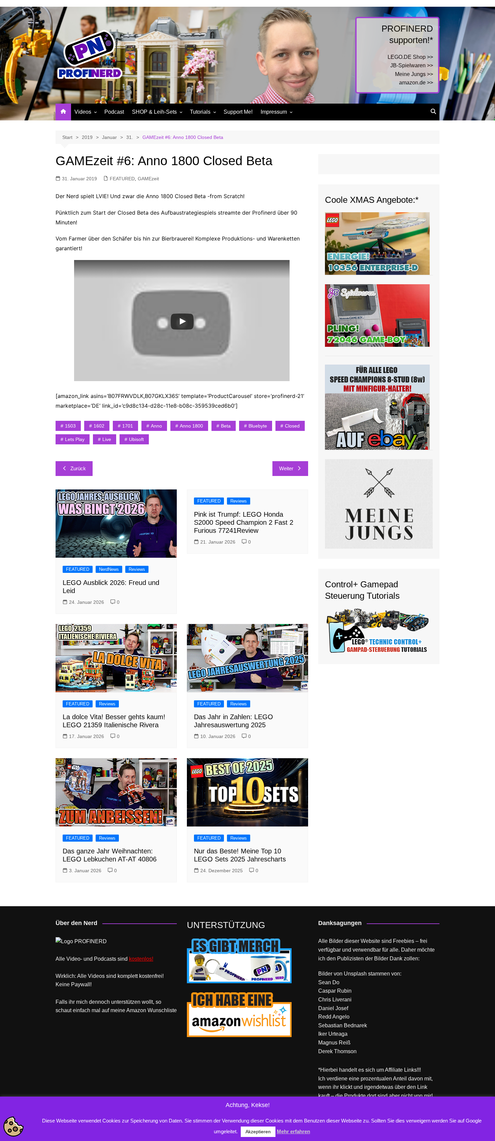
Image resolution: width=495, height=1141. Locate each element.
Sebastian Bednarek (342, 1025)
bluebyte (258, 426)
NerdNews (109, 569)
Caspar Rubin (335, 991)
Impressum (274, 112)
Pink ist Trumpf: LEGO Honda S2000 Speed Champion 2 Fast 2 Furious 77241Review (243, 522)
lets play (75, 439)
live (106, 439)
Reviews (137, 569)
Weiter (286, 468)
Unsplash (355, 974)
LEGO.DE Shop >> (410, 57)
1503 (70, 426)
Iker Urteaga (333, 1034)
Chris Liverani (335, 999)
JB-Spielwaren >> (411, 65)
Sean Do (328, 982)
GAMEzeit (148, 178)
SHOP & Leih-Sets (154, 112)
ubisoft (136, 439)
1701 (127, 426)
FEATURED (122, 178)
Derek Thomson (337, 1051)
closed (292, 426)
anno (156, 426)
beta (226, 426)
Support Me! (238, 112)
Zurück (78, 468)
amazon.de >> (416, 82)
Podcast (114, 112)
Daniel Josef (333, 1008)
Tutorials (200, 112)
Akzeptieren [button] (258, 1131)
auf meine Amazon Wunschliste (139, 1010)
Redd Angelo (334, 1017)
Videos (82, 112)
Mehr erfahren (293, 1131)
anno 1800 (191, 426)
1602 (99, 426)
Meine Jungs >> (414, 74)
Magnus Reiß (334, 1042)
